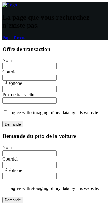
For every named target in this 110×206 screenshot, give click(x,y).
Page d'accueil (15, 37)
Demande (13, 124)
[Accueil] (9, 4)
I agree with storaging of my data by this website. (53, 112)
